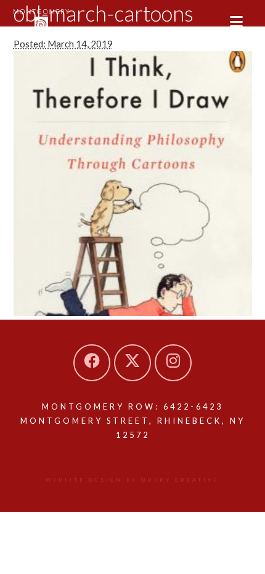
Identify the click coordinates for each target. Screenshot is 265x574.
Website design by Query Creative (132, 480)
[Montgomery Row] (41, 21)
